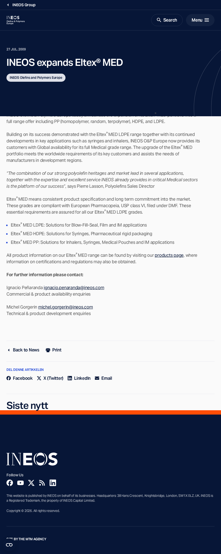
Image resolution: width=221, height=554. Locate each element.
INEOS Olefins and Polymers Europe (36, 78)
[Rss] (42, 483)
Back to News (26, 350)
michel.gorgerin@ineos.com (65, 307)
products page (169, 255)
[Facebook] (9, 483)
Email (106, 378)
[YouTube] (20, 483)
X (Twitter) (53, 378)
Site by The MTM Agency (26, 539)
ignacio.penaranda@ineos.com (74, 287)
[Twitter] (31, 483)
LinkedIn (82, 378)
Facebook (23, 378)
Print (56, 350)
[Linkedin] (53, 483)
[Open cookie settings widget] (9, 544)
